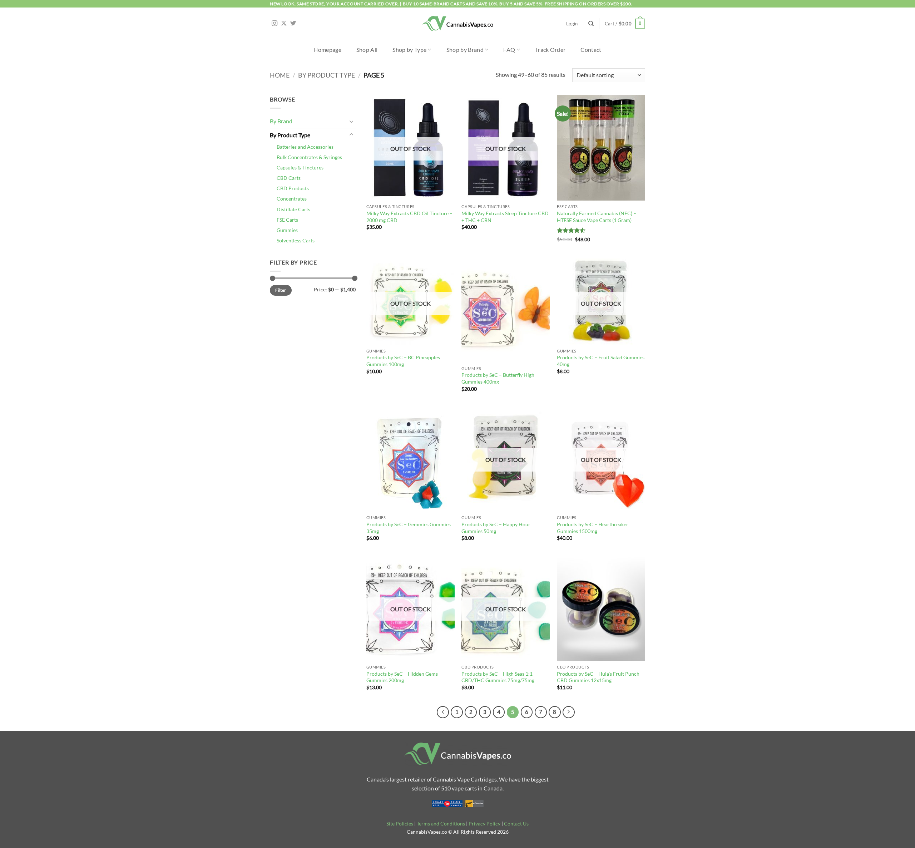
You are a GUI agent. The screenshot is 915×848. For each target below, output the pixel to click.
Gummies (287, 230)
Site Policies (399, 823)
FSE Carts (287, 220)
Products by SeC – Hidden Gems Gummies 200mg (402, 677)
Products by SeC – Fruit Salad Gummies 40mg (600, 360)
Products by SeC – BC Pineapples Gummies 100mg (403, 360)
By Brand (281, 121)
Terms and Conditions (441, 823)
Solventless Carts (296, 240)
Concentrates (292, 199)
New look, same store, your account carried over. (334, 3)
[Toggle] (351, 121)
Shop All (367, 49)
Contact (590, 49)
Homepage (327, 49)
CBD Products (293, 188)
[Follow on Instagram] (274, 23)
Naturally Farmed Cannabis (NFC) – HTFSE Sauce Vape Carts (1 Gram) (596, 216)
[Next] (569, 712)
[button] (572, 23)
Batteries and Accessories (305, 147)
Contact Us (516, 823)
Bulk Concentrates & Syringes (309, 157)
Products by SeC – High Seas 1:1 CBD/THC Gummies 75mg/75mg (497, 677)
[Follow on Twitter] (293, 23)
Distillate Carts (293, 209)
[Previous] (443, 712)
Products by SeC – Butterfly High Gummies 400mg (497, 378)
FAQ (509, 49)
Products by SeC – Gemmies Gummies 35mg (408, 527)
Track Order (550, 49)
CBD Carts (289, 178)
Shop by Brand (465, 49)
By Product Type (326, 75)
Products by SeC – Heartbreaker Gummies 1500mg (592, 527)
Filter (280, 290)
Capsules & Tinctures (300, 167)
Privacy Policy (484, 823)
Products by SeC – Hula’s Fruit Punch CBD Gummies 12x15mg (598, 677)
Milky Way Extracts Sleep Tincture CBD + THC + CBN (505, 216)
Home (280, 75)
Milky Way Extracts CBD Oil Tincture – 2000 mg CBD (409, 216)
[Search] (591, 23)
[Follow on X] (284, 23)
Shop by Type (409, 49)
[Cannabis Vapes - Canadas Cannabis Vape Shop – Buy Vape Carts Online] (457, 24)
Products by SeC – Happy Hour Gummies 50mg (495, 527)
